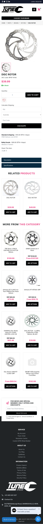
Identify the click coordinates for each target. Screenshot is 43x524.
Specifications (8, 165)
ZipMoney (21, 454)
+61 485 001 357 (10, 495)
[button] (4, 99)
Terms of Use (21, 470)
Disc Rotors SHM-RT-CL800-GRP (11, 372)
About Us (21, 449)
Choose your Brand (21, 18)
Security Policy (21, 478)
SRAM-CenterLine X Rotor (32, 249)
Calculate (21, 126)
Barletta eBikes (21, 468)
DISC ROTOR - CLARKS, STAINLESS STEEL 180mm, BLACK (32, 332)
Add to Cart (33, 95)
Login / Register (36, 1)
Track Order (22, 436)
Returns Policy (21, 475)
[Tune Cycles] (13, 9)
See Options (32, 263)
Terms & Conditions (27, 416)
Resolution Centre (21, 438)
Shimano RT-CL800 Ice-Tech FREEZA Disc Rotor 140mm (11, 291)
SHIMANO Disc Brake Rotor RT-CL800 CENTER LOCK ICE (11, 332)
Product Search (21, 465)
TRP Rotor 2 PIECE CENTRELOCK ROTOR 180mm (11, 250)
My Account (21, 433)
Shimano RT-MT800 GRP (32, 290)
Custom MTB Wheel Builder (21, 441)
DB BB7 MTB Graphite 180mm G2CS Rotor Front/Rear (32, 373)
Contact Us (21, 457)
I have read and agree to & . (20, 417)
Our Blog (21, 452)
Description (7, 160)
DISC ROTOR (10, 197)
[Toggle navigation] (34, 9)
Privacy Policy (10, 418)
